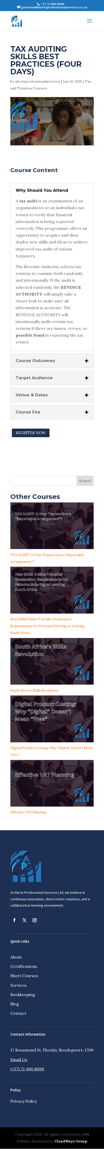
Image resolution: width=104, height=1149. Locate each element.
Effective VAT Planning (28, 812)
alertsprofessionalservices (37, 81)
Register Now (31, 432)
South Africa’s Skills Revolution (34, 690)
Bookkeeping (22, 994)
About (16, 957)
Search (85, 480)
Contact (18, 1013)
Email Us (18, 1059)
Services (18, 985)
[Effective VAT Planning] (52, 784)
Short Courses (24, 975)
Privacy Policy (23, 1101)
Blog (14, 1003)
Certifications (23, 966)
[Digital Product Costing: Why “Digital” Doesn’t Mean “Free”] (52, 720)
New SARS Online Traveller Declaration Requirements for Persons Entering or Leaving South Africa (47, 626)
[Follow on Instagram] (35, 920)
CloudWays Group (71, 1141)
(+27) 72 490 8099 (27, 1068)
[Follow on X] (24, 920)
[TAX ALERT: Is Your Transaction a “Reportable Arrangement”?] (52, 527)
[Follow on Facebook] (14, 920)
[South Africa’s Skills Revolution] (52, 662)
